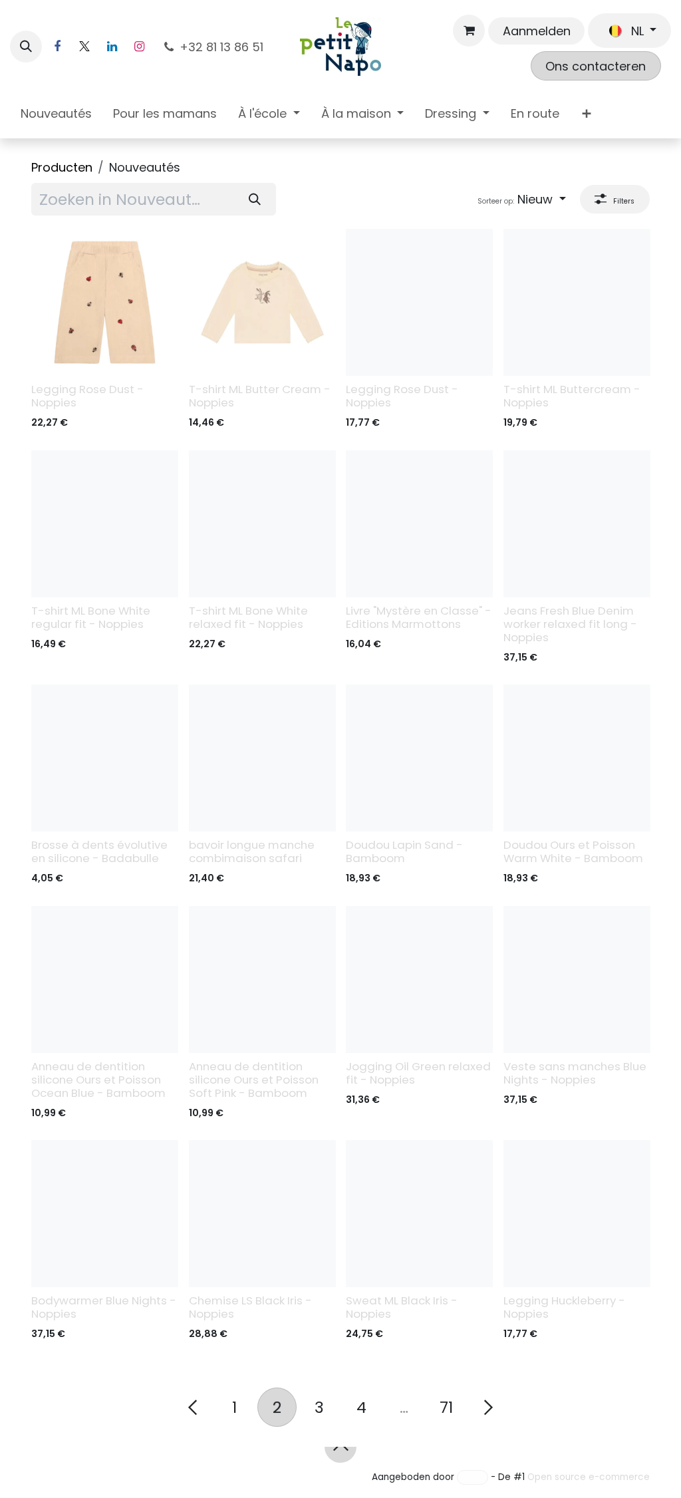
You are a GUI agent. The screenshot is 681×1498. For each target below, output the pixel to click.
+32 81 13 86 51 (223, 47)
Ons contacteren (595, 66)
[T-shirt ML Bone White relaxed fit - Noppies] (262, 523)
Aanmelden (537, 31)
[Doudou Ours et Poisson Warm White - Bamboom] (576, 757)
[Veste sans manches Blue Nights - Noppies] (576, 979)
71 (446, 1407)
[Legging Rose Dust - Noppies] (104, 302)
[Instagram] (139, 47)
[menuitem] (56, 116)
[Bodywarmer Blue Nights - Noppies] (104, 1213)
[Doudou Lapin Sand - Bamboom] (419, 757)
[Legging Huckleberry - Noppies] (576, 1213)
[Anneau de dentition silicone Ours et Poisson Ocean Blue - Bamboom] (104, 979)
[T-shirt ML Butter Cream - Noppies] (262, 302)
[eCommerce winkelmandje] (469, 31)
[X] (84, 47)
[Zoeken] (255, 199)
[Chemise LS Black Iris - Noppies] (262, 1213)
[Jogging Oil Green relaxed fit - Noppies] (419, 979)
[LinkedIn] (112, 47)
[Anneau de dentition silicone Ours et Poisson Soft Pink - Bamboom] (262, 979)
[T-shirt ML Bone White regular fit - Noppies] (104, 523)
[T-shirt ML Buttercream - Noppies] (576, 302)
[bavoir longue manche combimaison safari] (262, 757)
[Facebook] (57, 47)
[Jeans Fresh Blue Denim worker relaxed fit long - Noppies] (576, 523)
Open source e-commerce (588, 1477)
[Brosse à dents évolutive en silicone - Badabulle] (104, 757)
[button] (26, 47)
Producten (61, 167)
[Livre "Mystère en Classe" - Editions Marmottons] (419, 523)
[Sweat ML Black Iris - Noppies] (419, 1213)
